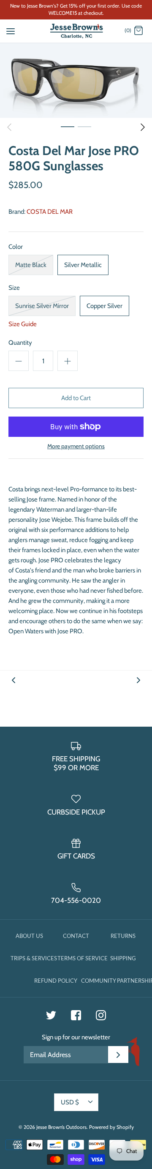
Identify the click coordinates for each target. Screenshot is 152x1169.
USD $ (70, 1102)
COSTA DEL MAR (50, 211)
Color (15, 247)
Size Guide (22, 324)
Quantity (20, 342)
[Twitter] (51, 1015)
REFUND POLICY (55, 980)
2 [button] (84, 126)
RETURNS (123, 935)
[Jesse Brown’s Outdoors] (76, 31)
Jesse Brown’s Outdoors (61, 1127)
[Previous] (9, 127)
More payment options (76, 446)
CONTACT (76, 935)
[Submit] (118, 1054)
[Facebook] (76, 1015)
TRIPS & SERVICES (34, 958)
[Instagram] (101, 1015)
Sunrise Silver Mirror (42, 306)
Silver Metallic (83, 265)
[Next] (142, 127)
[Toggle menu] (10, 30)
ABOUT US (29, 935)
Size (14, 288)
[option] (76, 80)
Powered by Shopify (111, 1127)
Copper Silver (104, 306)
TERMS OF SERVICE (82, 958)
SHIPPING (123, 958)
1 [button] (67, 126)
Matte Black (30, 265)
